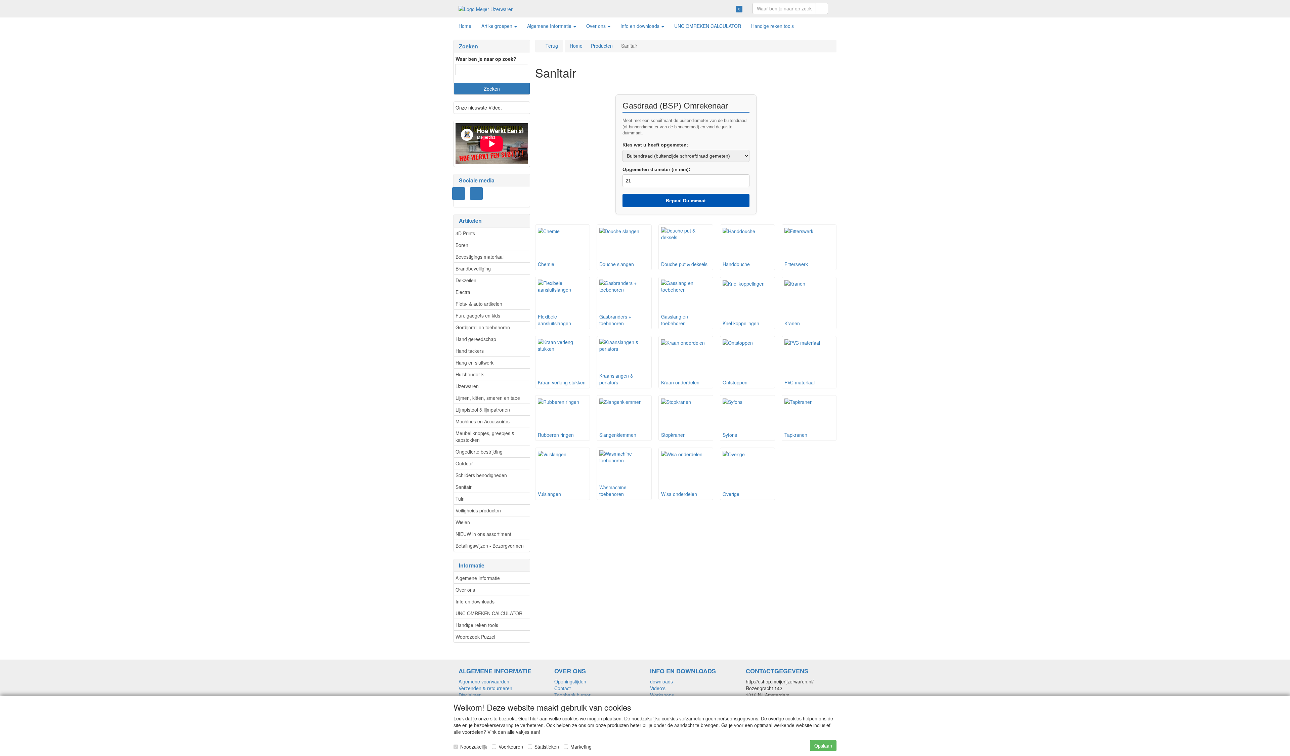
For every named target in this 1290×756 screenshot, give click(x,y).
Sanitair (464, 487)
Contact (562, 688)
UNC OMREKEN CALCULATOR (489, 613)
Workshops (662, 694)
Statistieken (546, 746)
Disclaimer (470, 694)
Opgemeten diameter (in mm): (656, 169)
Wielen (463, 522)
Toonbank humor (572, 694)
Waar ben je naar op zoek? (486, 58)
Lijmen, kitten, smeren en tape (488, 397)
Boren (462, 245)
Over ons (465, 589)
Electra (463, 292)
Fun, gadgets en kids (478, 315)
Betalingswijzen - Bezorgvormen (490, 545)
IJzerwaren (467, 386)
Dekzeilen (466, 280)
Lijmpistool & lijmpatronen (483, 409)
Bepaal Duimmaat (686, 200)
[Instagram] (458, 193)
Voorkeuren (511, 746)
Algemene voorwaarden (484, 681)
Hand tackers (470, 350)
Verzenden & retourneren (485, 688)
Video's (657, 688)
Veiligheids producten (478, 510)
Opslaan (823, 745)
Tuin (460, 498)
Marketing (581, 746)
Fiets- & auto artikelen (479, 303)
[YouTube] (476, 193)
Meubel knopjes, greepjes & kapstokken (485, 436)
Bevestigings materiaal (480, 256)
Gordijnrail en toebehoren (483, 327)
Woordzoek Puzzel (475, 636)
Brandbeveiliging (473, 268)
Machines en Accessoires (483, 421)
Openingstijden (570, 681)
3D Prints (465, 233)
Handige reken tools (477, 625)
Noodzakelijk (473, 746)
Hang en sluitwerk (474, 362)
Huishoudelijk (470, 374)
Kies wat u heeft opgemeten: (655, 145)
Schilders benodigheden (481, 475)
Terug (552, 45)
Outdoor (464, 463)
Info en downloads (475, 601)
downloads (661, 681)
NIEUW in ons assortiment (483, 534)
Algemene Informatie (478, 578)
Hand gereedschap (476, 339)
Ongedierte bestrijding (479, 451)
